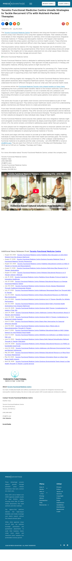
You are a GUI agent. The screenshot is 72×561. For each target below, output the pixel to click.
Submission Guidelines (60, 504)
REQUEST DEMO (48, 3)
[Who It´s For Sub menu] (47, 492)
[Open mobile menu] (30, 3)
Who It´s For (41, 492)
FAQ (40, 502)
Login (58, 511)
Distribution (43, 500)
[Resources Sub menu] (48, 505)
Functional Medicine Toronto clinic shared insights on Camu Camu (42, 86)
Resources (43, 505)
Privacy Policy (59, 488)
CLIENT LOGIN (63, 3)
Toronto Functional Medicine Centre (17, 32)
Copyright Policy (60, 497)
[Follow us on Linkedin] (67, 545)
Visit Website (7, 418)
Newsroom (60, 509)
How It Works (41, 488)
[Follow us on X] (60, 545)
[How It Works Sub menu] (47, 488)
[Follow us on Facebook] (64, 545)
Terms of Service (60, 492)
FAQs (58, 500)
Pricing (41, 496)
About (41, 498)
